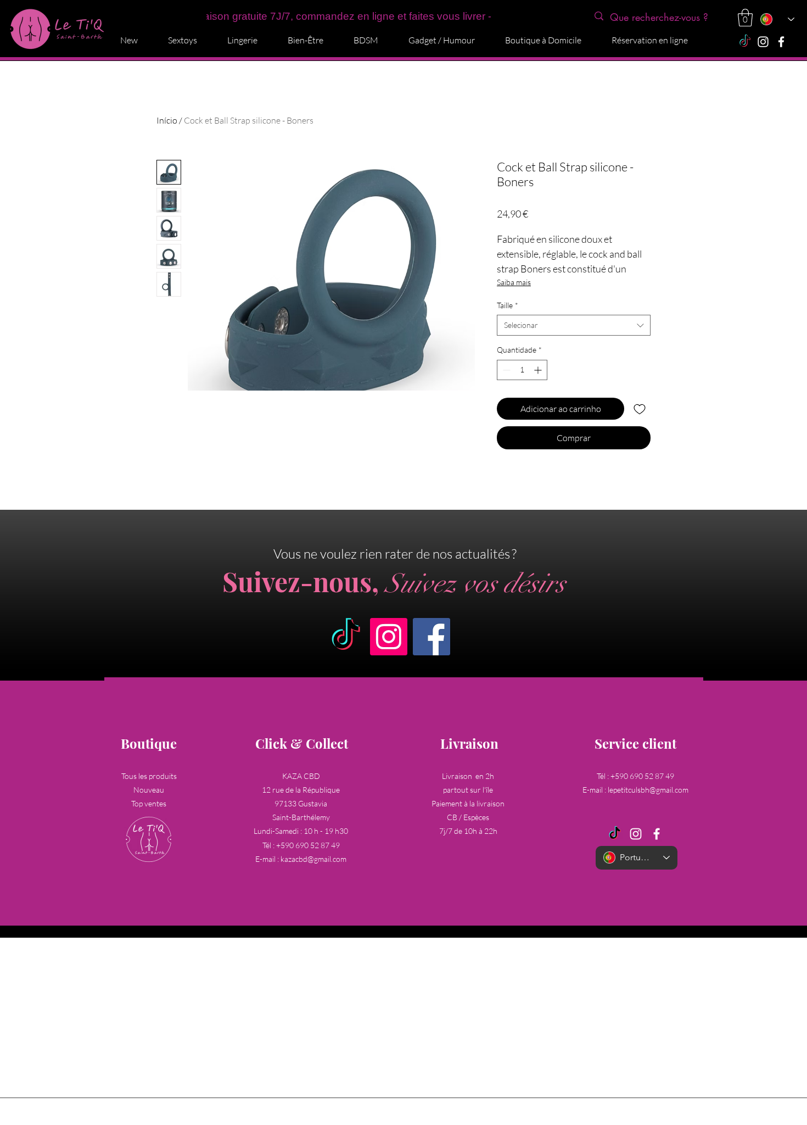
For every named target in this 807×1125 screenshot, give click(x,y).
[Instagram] (763, 42)
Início (166, 120)
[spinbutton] (522, 370)
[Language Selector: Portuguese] (777, 19)
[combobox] (574, 325)
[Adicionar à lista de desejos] (640, 409)
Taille (507, 305)
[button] (745, 17)
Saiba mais (514, 282)
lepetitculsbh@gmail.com (648, 789)
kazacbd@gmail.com (313, 859)
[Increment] (539, 370)
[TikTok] (745, 42)
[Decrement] (505, 370)
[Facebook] (781, 42)
